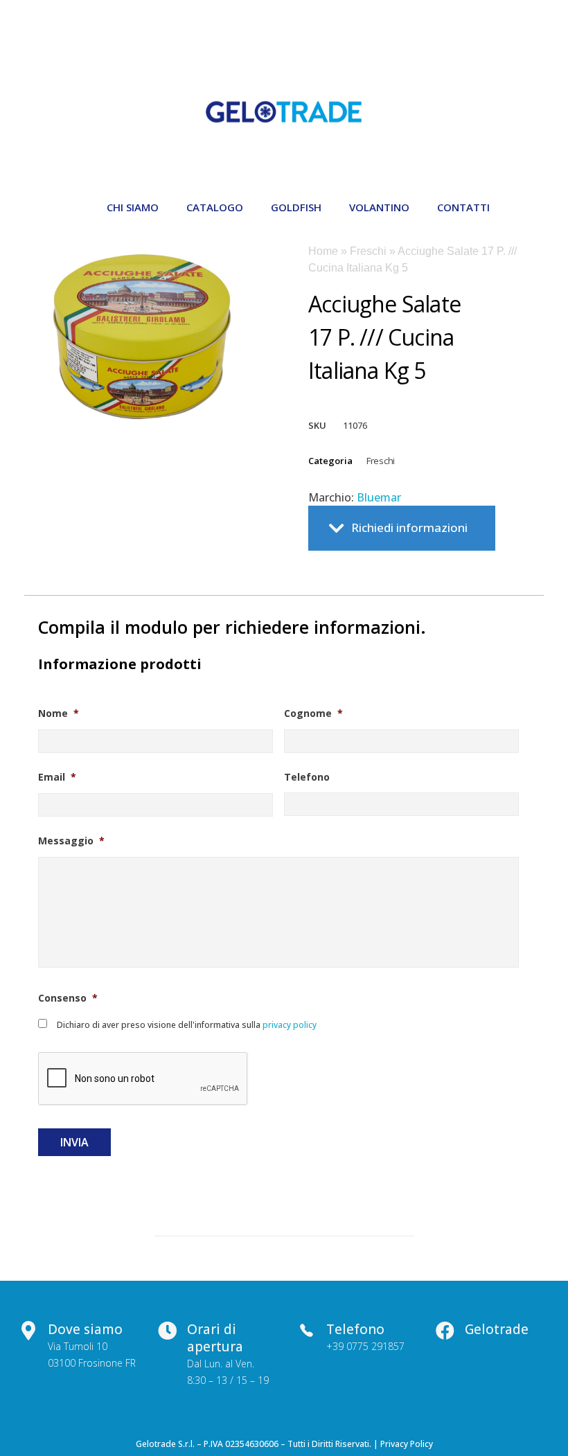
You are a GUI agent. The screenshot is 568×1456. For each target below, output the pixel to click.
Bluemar (379, 497)
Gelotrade (497, 1329)
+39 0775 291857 (365, 1346)
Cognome (313, 713)
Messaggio (71, 841)
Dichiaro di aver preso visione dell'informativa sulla (187, 1025)
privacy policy (288, 1025)
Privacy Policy (406, 1444)
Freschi (368, 251)
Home (323, 251)
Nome (58, 713)
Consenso (68, 998)
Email (57, 777)
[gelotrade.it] (284, 111)
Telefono (307, 777)
